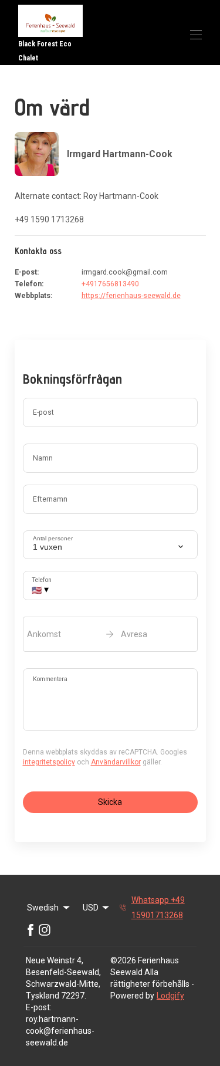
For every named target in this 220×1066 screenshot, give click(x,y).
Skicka (110, 802)
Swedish (43, 907)
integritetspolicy (49, 762)
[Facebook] (30, 930)
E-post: (39, 1007)
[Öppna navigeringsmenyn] (196, 34)
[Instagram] (45, 930)
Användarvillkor (116, 762)
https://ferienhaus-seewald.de (131, 296)
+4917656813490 (110, 284)
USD (91, 907)
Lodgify (170, 995)
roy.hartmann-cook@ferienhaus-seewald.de (60, 1030)
